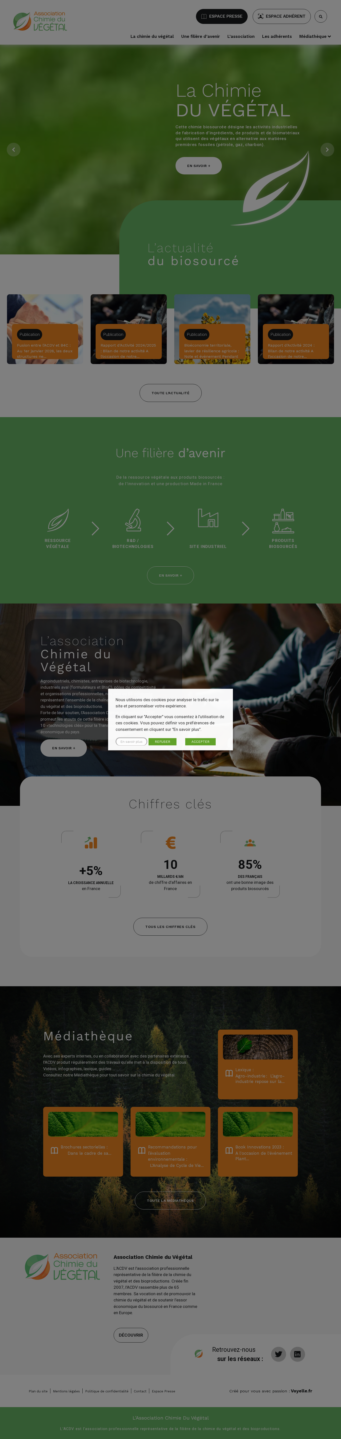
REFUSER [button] (162, 742)
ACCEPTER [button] (200, 742)
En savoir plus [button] (131, 742)
